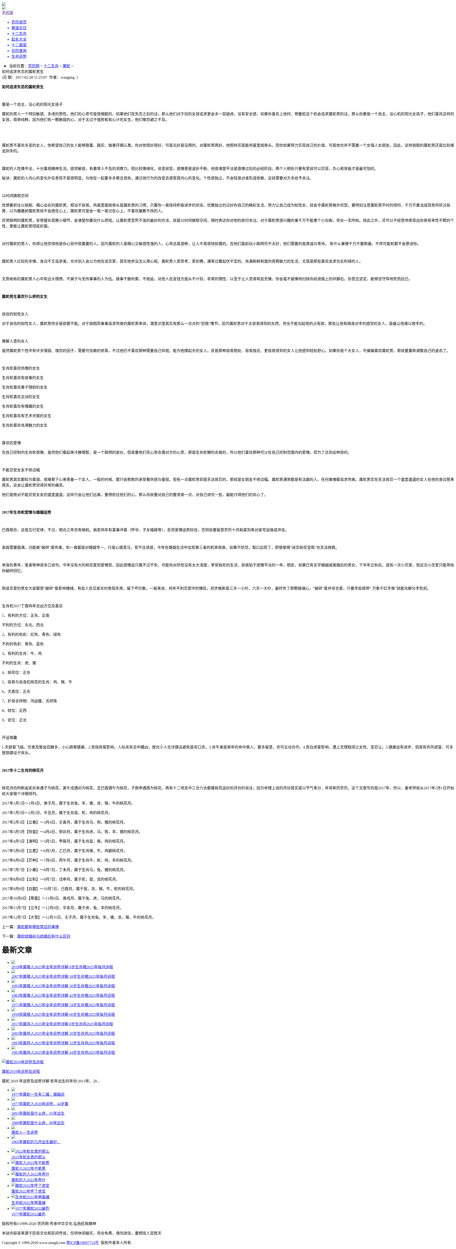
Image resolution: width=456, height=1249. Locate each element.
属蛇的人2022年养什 (28, 1180)
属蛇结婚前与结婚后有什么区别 (43, 936)
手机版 (7, 13)
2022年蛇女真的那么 (28, 1157)
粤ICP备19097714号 (82, 1243)
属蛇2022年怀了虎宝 (28, 1191)
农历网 (33, 66)
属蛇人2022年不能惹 (28, 1169)
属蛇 (66, 66)
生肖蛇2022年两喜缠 (28, 1203)
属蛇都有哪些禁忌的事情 (38, 927)
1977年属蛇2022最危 (28, 1214)
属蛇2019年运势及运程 (21, 1072)
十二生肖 (51, 66)
